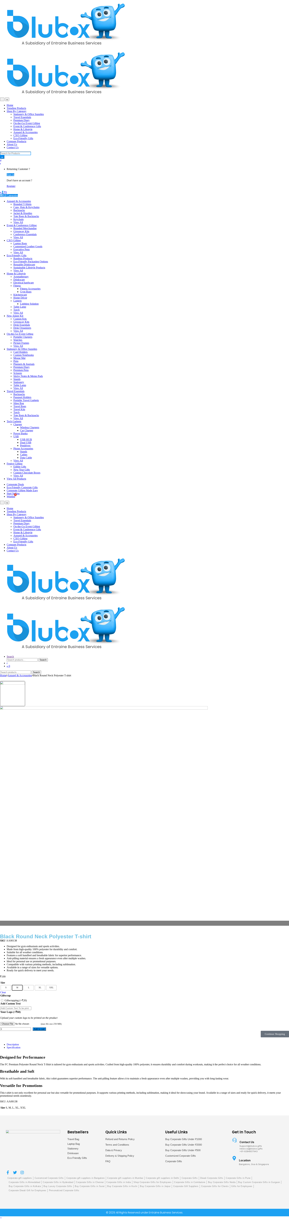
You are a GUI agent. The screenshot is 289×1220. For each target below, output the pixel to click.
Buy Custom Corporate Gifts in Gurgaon (259, 1182)
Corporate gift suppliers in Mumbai (125, 1178)
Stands (16, 379)
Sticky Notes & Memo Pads (28, 376)
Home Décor (20, 297)
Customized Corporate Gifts (180, 1155)
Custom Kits (20, 318)
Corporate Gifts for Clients (215, 1186)
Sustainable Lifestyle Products (29, 267)
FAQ (107, 1161)
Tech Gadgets (14, 421)
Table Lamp (19, 306)
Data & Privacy (113, 1150)
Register (11, 186)
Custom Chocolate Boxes (26, 472)
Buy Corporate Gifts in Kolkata (25, 1186)
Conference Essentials (25, 234)
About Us (12, 144)
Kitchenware (20, 294)
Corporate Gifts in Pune (238, 1178)
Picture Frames (21, 343)
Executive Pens (21, 249)
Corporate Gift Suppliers (186, 1186)
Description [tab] (13, 1044)
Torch (16, 309)
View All (18, 222)
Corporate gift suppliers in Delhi (162, 1178)
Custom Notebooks (23, 355)
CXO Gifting (20, 135)
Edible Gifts (19, 466)
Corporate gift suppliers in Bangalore (85, 1178)
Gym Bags (25, 291)
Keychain (18, 219)
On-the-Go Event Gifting (26, 123)
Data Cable (26, 457)
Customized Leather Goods (27, 246)
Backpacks (19, 210)
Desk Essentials (21, 324)
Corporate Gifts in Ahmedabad (24, 1182)
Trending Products (16, 108)
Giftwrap (5, 995)
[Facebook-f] (8, 1172)
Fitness (17, 285)
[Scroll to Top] (1, 1217)
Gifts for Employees (241, 1186)
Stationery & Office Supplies (28, 114)
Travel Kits (19, 409)
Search (10, 656)
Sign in (10, 174)
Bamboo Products (22, 258)
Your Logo (10, 1012)
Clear (3, 992)
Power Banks (20, 433)
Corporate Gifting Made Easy (22, 490)
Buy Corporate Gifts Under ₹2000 (183, 1144)
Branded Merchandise (25, 228)
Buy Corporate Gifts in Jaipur (155, 1186)
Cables (23, 454)
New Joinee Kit (15, 315)
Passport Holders (22, 397)
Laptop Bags (20, 243)
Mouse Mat (19, 358)
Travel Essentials (22, 117)
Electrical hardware (23, 282)
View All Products (16, 478)
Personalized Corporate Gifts (64, 1190)
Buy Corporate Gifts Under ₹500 (183, 1150)
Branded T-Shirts (22, 204)
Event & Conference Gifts (27, 126)
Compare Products (16, 141)
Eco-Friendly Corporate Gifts (22, 487)
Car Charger (26, 430)
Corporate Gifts (173, 1161)
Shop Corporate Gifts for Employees (152, 1182)
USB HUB (26, 439)
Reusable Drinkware (24, 264)
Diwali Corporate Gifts (211, 1178)
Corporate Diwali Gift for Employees (27, 1190)
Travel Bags (19, 406)
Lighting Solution (29, 303)
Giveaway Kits (21, 231)
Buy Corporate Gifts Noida (222, 1182)
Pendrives (25, 445)
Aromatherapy (21, 276)
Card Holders (20, 352)
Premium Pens (21, 370)
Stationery (18, 382)
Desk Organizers (22, 327)
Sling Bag (18, 403)
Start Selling (13, 493)
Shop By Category (16, 111)
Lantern (17, 300)
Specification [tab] (13, 1047)
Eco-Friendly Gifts (23, 138)
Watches (17, 340)
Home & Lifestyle (22, 129)
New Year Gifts (21, 469)
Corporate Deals (15, 484)
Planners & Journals (23, 364)
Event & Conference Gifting (22, 225)
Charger (17, 424)
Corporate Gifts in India (118, 1182)
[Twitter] (15, 1172)
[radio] (6, 987)
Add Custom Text (10, 1003)
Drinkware (19, 279)
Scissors (17, 373)
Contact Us (13, 147)
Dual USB (25, 442)
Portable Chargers (22, 337)
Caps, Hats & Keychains (26, 207)
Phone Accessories (23, 448)
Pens (15, 361)
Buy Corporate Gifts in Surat (90, 1186)
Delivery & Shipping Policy (119, 1155)
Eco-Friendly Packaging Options (30, 261)
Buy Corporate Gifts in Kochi (122, 1186)
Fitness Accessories (30, 288)
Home (10, 105)
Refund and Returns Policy (120, 1139)
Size (3, 982)
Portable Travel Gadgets (26, 400)
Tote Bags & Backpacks (26, 216)
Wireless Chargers (29, 427)
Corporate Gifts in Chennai (90, 1182)
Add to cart (39, 1029)
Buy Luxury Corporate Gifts (57, 1186)
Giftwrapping (16, 1000)
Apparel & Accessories (25, 132)
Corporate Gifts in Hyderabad (58, 1182)
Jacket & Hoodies (22, 213)
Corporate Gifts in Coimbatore (189, 1182)
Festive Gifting (14, 463)
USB (16, 436)
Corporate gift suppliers (20, 1178)
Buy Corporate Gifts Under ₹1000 (183, 1139)
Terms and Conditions (117, 1144)
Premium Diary (21, 120)
